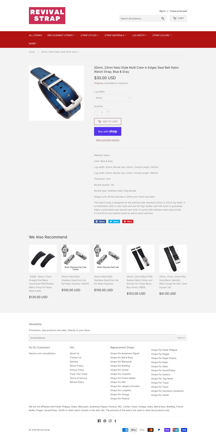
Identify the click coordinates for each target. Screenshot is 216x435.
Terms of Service (78, 378)
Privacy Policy (77, 369)
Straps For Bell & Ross (121, 357)
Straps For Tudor (159, 386)
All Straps (35, 35)
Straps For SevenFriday (163, 370)
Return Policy (76, 365)
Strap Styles (89, 35)
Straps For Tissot (160, 382)
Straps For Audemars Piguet (124, 353)
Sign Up (181, 338)
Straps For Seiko (159, 366)
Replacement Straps (60, 35)
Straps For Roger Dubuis (163, 358)
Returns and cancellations (42, 353)
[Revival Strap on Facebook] (99, 421)
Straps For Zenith (160, 395)
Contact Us (75, 357)
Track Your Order (78, 374)
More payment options (107, 140)
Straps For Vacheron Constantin (167, 391)
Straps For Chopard (120, 374)
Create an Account (178, 11)
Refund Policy (77, 382)
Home (32, 52)
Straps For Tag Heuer (162, 378)
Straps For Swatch (160, 374)
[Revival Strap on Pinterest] (104, 421)
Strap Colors (161, 35)
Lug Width (138, 35)
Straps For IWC (118, 382)
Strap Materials (115, 35)
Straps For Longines (120, 390)
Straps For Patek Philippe (164, 350)
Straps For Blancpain (121, 361)
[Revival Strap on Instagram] (110, 421)
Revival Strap (43, 430)
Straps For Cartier (119, 369)
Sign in (162, 11)
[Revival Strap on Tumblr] (115, 421)
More (32, 43)
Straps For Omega (119, 394)
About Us (74, 353)
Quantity (98, 106)
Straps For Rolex (159, 362)
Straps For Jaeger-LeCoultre (125, 386)
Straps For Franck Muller (123, 378)
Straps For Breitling (120, 365)
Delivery (74, 361)
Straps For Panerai (119, 398)
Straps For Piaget (160, 354)
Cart (180, 18)
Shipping (98, 83)
